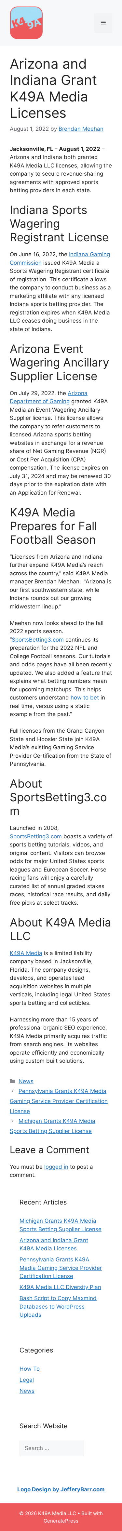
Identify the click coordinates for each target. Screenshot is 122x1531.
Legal (27, 1380)
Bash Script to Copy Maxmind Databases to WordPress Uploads (58, 1306)
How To (30, 1368)
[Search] (93, 1448)
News (26, 1081)
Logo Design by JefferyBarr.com (61, 1489)
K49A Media (26, 953)
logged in (56, 1167)
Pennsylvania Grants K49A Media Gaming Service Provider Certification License (59, 1101)
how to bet (85, 697)
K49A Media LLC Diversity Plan (60, 1287)
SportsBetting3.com (38, 639)
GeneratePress (61, 1521)
